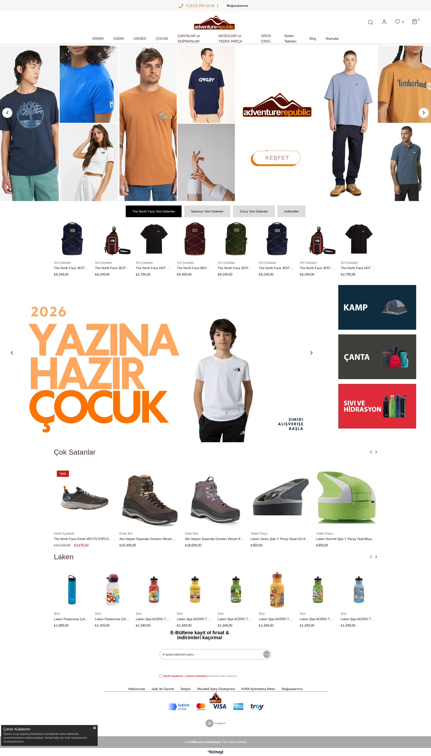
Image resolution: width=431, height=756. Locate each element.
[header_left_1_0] (215, 697)
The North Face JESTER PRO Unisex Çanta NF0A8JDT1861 (71, 268)
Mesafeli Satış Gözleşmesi (216, 689)
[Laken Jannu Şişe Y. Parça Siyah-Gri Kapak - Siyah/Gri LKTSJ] (215, 497)
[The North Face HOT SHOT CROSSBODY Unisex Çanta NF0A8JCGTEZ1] (113, 239)
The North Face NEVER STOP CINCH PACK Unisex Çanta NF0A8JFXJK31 (153, 268)
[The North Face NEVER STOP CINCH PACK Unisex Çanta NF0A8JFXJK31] (154, 239)
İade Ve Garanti (163, 689)
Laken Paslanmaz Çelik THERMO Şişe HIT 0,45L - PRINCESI (71, 619)
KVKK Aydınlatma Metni (258, 689)
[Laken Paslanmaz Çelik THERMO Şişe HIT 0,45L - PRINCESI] (72, 590)
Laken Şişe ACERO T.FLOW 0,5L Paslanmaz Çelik (235, 619)
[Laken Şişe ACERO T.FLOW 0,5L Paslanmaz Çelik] (236, 590)
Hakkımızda (136, 689)
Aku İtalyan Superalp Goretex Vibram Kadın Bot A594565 (148, 539)
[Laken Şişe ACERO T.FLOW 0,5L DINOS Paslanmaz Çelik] (113, 590)
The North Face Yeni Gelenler (153, 211)
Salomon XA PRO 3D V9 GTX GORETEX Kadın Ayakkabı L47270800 (345, 539)
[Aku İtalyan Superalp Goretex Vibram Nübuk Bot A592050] (84, 497)
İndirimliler (291, 211)
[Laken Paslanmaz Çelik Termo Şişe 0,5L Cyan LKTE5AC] (359, 590)
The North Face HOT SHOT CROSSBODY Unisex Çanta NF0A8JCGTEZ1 (112, 268)
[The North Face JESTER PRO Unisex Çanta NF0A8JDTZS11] (195, 239)
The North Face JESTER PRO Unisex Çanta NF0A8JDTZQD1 (235, 268)
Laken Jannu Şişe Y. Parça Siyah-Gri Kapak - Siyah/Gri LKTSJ (214, 539)
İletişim (186, 689)
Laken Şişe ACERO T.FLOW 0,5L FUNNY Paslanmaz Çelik (194, 619)
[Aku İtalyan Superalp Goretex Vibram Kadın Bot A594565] (149, 497)
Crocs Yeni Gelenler (254, 211)
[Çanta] (377, 359)
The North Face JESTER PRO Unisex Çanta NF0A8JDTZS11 (194, 268)
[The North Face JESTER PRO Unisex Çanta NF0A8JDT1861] (72, 239)
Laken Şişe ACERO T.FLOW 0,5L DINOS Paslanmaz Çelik (112, 619)
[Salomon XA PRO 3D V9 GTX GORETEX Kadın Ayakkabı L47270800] (346, 497)
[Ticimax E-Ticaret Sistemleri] (216, 752)
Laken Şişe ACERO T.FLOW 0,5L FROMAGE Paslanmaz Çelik (153, 619)
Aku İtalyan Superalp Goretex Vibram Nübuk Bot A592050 (83, 539)
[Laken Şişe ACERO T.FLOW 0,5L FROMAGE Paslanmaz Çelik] (154, 590)
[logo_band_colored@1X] (215, 706)
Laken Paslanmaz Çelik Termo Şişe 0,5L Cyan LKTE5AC (358, 619)
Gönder (266, 654)
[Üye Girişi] (384, 22)
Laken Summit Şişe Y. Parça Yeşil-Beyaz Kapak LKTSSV (280, 539)
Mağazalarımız (237, 5)
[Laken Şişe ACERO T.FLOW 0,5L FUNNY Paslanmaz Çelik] (195, 590)
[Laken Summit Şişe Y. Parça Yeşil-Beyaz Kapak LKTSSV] (281, 497)
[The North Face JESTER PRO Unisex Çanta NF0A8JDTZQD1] (236, 239)
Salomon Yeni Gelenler (207, 211)
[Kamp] (377, 309)
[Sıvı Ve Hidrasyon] (377, 406)
